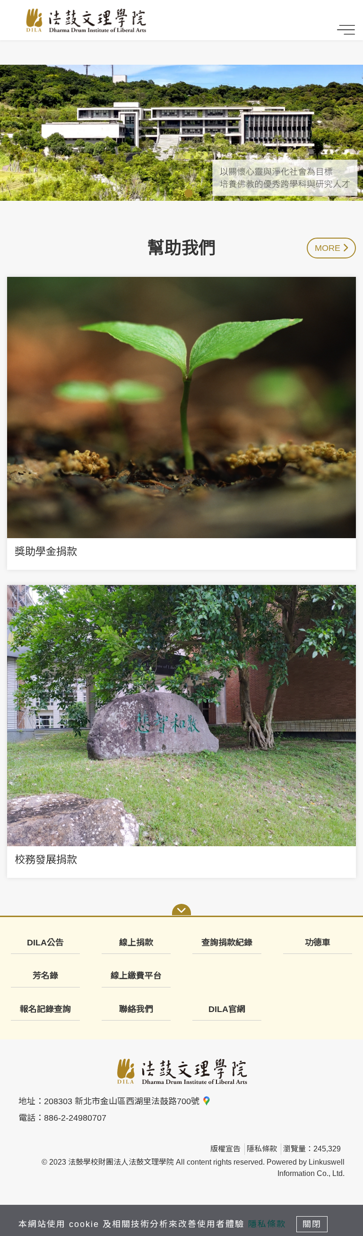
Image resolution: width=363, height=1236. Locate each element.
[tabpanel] (181, 133)
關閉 (311, 1224)
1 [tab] (174, 193)
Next (356, 133)
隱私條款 (262, 1149)
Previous (206, 133)
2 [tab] (188, 193)
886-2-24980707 (75, 1118)
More (329, 248)
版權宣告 (225, 1149)
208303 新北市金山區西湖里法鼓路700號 (123, 1101)
